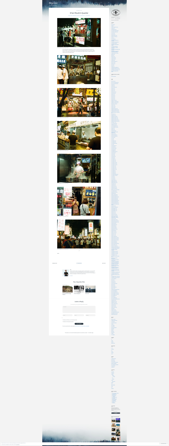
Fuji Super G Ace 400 (114, 162)
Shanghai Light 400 (114, 301)
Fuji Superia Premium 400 (114, 174)
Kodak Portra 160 (113, 223)
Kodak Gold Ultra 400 (114, 215)
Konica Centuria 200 (114, 242)
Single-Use (112, 66)
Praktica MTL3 (113, 63)
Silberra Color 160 (114, 302)
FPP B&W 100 (113, 128)
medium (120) (113, 343)
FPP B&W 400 (113, 129)
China (71, 15)
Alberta (113, 375)
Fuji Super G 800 (113, 161)
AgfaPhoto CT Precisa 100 (114, 101)
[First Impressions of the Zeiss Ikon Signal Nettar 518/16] (113, 429)
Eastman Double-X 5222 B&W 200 (115, 112)
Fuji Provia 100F (113, 156)
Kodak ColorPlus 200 (114, 194)
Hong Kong (113, 381)
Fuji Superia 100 (113, 170)
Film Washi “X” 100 (113, 122)
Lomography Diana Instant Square (115, 44)
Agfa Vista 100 (113, 96)
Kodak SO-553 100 (113, 231)
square (112, 333)
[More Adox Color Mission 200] (113, 438)
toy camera (113, 334)
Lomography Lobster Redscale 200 (114, 258)
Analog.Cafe (113, 402)
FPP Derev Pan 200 (113, 130)
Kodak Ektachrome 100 (114, 195)
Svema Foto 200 (113, 309)
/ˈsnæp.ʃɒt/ (113, 396)
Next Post (104, 263)
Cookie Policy (17, 444)
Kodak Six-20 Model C (114, 36)
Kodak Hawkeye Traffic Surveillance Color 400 (114, 217)
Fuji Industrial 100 (113, 145)
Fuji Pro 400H (113, 155)
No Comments (88, 15)
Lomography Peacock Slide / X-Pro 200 (115, 270)
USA (111, 387)
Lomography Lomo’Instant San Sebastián (115, 49)
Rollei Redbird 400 (114, 295)
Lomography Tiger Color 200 (115, 277)
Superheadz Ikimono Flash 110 (115, 68)
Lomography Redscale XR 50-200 (115, 275)
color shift (113, 321)
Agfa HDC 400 (113, 90)
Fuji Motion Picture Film (114, 362)
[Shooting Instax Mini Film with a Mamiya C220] (118, 438)
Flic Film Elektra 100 (114, 123)
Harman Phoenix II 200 (114, 182)
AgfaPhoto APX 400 (114, 100)
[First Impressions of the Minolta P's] (113, 434)
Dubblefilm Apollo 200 (114, 108)
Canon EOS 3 (113, 28)
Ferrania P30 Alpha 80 (114, 116)
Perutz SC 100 (113, 288)
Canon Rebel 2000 (113, 29)
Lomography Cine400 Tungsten (114, 250)
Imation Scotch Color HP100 (115, 189)
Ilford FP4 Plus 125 (113, 186)
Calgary (114, 376)
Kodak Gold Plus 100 (114, 214)
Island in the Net (114, 399)
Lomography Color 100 (75, 15)
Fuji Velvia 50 (113, 176)
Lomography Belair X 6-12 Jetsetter (114, 40)
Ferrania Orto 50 (113, 115)
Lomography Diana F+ (114, 43)
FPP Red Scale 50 (113, 133)
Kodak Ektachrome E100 (114, 199)
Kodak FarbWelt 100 (114, 208)
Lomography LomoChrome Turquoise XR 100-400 (115, 267)
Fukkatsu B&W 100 (113, 180)
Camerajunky (114, 400)
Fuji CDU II (112, 139)
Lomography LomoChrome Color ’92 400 (115, 260)
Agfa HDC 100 (113, 88)
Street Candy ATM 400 (114, 303)
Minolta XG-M (113, 56)
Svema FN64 (113, 308)
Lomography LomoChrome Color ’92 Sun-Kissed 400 (115, 262)
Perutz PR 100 (113, 284)
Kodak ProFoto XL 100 (114, 229)
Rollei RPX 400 (113, 296)
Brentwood (87, 293)
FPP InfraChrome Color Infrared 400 (114, 132)
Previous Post (54, 263)
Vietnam (112, 388)
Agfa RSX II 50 (113, 94)
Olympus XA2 (113, 60)
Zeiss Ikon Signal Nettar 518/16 (114, 71)
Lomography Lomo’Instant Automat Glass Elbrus (115, 51)
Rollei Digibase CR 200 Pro (115, 294)
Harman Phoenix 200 (114, 181)
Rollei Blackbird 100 (114, 290)
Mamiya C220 (113, 54)
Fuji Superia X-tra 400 (114, 175)
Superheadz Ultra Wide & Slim (115, 69)
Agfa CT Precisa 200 (114, 87)
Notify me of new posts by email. (68, 321)
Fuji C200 (112, 138)
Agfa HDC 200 (113, 89)
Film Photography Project (115, 393)
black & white (113, 319)
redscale (112, 331)
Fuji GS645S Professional (115, 30)
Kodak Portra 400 (113, 225)
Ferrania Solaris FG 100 (114, 117)
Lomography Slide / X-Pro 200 (115, 276)
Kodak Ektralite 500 (114, 35)
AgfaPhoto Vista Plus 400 (114, 102)
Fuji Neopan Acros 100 (114, 151)
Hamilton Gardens (113, 363)
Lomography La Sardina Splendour (114, 48)
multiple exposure (113, 327)
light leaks (113, 326)
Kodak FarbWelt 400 (114, 210)
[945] (118, 434)
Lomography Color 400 (114, 252)
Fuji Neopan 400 (113, 150)
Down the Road (114, 401)
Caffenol (112, 349)
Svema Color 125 (113, 306)
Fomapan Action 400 (114, 124)
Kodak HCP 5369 (113, 218)
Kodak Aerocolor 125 (114, 192)
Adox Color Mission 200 (114, 83)
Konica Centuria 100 (114, 241)
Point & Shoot (113, 62)
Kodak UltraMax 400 (114, 236)
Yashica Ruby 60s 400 (114, 314)
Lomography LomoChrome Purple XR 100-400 (115, 265)
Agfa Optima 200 (113, 93)
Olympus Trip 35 (82, 15)
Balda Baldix (113, 24)
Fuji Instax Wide (113, 149)
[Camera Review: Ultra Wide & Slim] (118, 425)
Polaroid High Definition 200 (115, 289)
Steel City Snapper (114, 397)
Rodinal (112, 352)
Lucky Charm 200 (113, 278)
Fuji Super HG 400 (113, 167)
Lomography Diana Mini (114, 46)
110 (111, 339)
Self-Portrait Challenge (114, 364)
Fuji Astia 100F (113, 137)
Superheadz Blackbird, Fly (115, 67)
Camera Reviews (113, 358)
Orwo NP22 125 (113, 282)
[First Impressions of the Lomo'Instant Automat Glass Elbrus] (113, 425)
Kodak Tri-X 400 (113, 235)
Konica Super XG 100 (114, 244)
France (112, 382)
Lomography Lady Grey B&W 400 (115, 256)
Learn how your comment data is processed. (82, 326)
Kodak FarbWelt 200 (114, 209)
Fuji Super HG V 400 (114, 169)
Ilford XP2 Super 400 (114, 188)
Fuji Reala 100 (113, 157)
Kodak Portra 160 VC (114, 224)
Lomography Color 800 (114, 253)
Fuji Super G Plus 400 (114, 164)
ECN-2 (112, 351)
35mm (69, 15)
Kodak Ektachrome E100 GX (115, 200)
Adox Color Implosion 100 (115, 82)
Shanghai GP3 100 (113, 300)
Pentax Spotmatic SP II (114, 61)
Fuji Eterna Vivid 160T (114, 143)
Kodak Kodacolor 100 (114, 219)
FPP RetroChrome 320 (114, 136)
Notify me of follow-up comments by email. (70, 319)
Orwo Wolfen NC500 (114, 283)
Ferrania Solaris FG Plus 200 (115, 121)
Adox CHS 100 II (113, 81)
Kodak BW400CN (113, 193)
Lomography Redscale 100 (115, 273)
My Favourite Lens (114, 398)
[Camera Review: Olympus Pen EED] (113, 420)
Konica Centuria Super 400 (115, 243)
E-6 (111, 350)
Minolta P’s (112, 55)
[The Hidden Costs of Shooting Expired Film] (118, 420)
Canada (112, 374)
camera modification (114, 320)
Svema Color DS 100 (114, 307)
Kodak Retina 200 (113, 230)
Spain (112, 386)
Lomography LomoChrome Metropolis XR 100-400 (115, 264)
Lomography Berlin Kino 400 (115, 248)
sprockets (112, 332)
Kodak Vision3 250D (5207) (115, 238)
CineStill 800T (113, 107)
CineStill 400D (113, 106)
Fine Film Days (114, 395)
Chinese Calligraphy (77, 293)
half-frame (112, 325)
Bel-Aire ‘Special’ (113, 76)
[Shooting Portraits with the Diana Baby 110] (118, 429)
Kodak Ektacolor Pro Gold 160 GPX (115, 204)
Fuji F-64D (112, 144)
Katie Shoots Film (114, 394)
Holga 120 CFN (113, 34)
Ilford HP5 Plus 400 (114, 187)
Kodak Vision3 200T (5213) (115, 237)
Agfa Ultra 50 (113, 95)
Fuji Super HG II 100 (113, 168)
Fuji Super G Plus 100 (114, 163)
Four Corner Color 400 (114, 127)
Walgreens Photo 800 (114, 313)
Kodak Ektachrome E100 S (115, 201)
